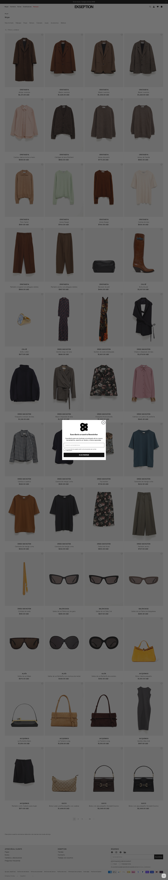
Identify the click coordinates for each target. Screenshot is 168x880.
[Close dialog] (103, 422)
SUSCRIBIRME (84, 455)
